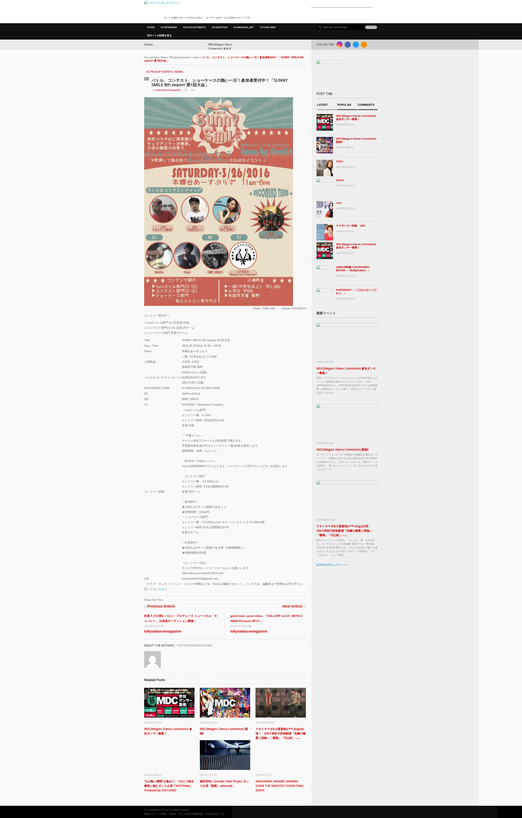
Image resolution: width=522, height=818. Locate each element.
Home (151, 27)
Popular (344, 104)
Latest (322, 104)
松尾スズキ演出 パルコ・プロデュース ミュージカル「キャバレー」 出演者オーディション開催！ (180, 618)
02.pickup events (194, 27)
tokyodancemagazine (168, 90)
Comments (366, 104)
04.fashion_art (243, 27)
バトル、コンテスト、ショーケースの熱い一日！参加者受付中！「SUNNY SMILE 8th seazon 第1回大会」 (220, 82)
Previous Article (159, 606)
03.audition (219, 27)
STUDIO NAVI (267, 27)
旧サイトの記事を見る (159, 35)
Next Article (294, 606)
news (196, 57)
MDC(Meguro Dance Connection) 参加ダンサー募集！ (220, 48)
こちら (160, 589)
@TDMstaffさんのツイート (332, 564)
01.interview (169, 27)
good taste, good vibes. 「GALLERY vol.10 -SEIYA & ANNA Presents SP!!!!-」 (266, 618)
